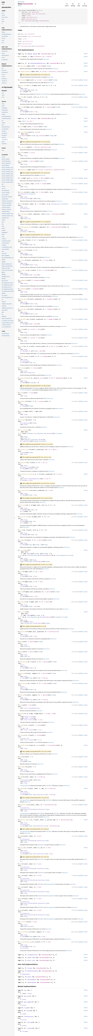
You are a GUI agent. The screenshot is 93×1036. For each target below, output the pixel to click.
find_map (23, 602)
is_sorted (23, 921)
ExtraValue (39, 14)
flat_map (23, 356)
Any (25, 990)
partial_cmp (24, 804)
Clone (28, 218)
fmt (21, 56)
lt (21, 875)
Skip (39, 329)
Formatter (37, 56)
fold (21, 530)
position (23, 631)
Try (23, 91)
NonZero (59, 71)
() (55, 71)
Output (43, 441)
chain (22, 192)
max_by (22, 673)
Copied (39, 725)
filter (22, 260)
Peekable (36, 289)
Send (29, 957)
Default (24, 467)
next (21, 126)
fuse (21, 392)
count (22, 152)
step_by (22, 183)
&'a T (39, 729)
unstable (80, 80)
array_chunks (24, 745)
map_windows (24, 378)
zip (21, 204)
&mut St (28, 351)
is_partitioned (25, 490)
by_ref (22, 411)
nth (21, 178)
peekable (23, 289)
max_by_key (24, 661)
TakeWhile (50, 309)
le (21, 887)
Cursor (34, 17)
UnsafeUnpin (31, 979)
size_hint (23, 147)
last (21, 161)
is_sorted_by (24, 932)
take (21, 338)
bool (36, 111)
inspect (22, 401)
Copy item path (35, 4)
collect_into (24, 449)
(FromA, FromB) (51, 713)
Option (29, 17)
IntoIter (42, 135)
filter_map (24, 270)
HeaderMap (42, 20)
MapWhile (51, 319)
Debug (29, 54)
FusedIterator (32, 955)
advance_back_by (25, 71)
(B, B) (45, 462)
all (21, 571)
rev (21, 705)
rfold (22, 97)
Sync (29, 960)
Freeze (29, 968)
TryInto (29, 1028)
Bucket (34, 12)
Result (49, 56)
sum (21, 756)
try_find (23, 612)
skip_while (24, 299)
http (19, 1)
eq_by (22, 847)
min (21, 651)
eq (21, 836)
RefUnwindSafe (32, 971)
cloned (22, 735)
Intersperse (56, 214)
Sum (23, 761)
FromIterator (25, 423)
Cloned (39, 735)
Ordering (45, 678)
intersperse (24, 214)
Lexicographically (24, 785)
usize (28, 15)
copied (22, 725)
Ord (28, 646)
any (21, 581)
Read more (46, 59)
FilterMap (47, 270)
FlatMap (44, 356)
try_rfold (23, 85)
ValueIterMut (46, 54)
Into (28, 1010)
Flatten (35, 368)
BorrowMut (27, 1002)
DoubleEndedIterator (38, 63)
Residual (41, 433)
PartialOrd (30, 809)
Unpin (29, 977)
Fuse (32, 392)
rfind (22, 107)
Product (24, 771)
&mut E (47, 449)
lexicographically (50, 884)
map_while (23, 319)
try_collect (24, 430)
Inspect (41, 401)
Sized (25, 88)
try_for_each (24, 516)
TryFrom (29, 1022)
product (22, 767)
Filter (46, 260)
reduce (22, 540)
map (21, 240)
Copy (23, 728)
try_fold (23, 505)
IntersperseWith (57, 227)
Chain (42, 192)
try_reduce (24, 550)
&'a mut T (30, 121)
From (25, 1008)
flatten (22, 368)
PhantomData (29, 20)
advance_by (24, 169)
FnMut (23, 90)
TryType (59, 433)
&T (26, 480)
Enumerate (37, 280)
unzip (22, 713)
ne (21, 864)
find (21, 591)
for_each (23, 250)
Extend (24, 452)
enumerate (23, 280)
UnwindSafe (32, 982)
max (21, 641)
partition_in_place (26, 474)
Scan (57, 346)
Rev (31, 705)
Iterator (34, 118)
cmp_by (22, 788)
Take (39, 338)
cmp (21, 777)
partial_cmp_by (25, 819)
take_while (24, 309)
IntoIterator (22, 194)
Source (19, 5)
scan (21, 346)
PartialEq (30, 840)
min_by (22, 695)
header (22, 1)
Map (40, 240)
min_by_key (24, 683)
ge (21, 910)
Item (48, 66)
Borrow (26, 996)
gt (21, 898)
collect (22, 420)
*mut (30, 12)
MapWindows (59, 378)
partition (23, 462)
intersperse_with (26, 227)
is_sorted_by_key (26, 942)
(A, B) (39, 719)
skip (21, 329)
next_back (23, 66)
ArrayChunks (52, 745)
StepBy (44, 183)
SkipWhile (50, 299)
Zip (40, 204)
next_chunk (24, 132)
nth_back (23, 80)
